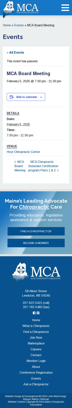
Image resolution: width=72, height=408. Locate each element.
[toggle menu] (65, 7)
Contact (36, 355)
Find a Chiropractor (36, 231)
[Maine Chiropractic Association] (36, 273)
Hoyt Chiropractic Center (23, 151)
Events (19, 25)
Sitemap (44, 399)
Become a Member (36, 243)
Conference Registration (36, 372)
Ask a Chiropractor (36, 384)
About (36, 366)
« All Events (15, 52)
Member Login (36, 360)
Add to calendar (26, 97)
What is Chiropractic (36, 326)
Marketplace (36, 343)
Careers (36, 349)
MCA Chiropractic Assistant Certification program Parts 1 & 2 (43, 166)
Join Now (36, 337)
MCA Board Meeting (19, 166)
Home (7, 25)
